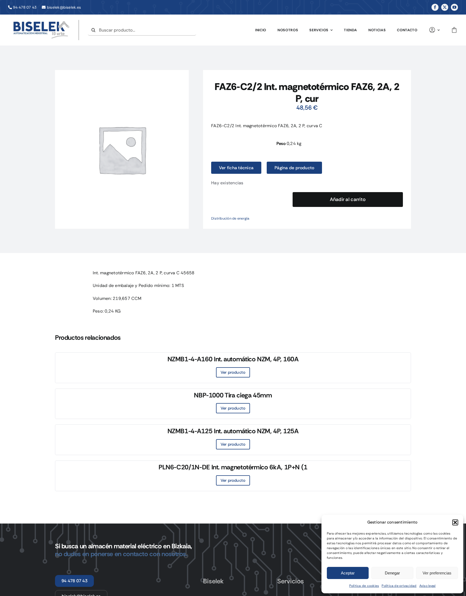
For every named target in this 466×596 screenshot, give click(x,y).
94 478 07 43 (24, 7)
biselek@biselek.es (64, 7)
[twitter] (444, 7)
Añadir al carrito (348, 199)
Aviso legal (427, 586)
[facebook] (434, 7)
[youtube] (454, 7)
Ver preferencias (437, 573)
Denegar (392, 573)
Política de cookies (364, 586)
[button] (455, 522)
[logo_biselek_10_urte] (41, 22)
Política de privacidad (399, 586)
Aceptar (348, 573)
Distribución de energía (230, 218)
